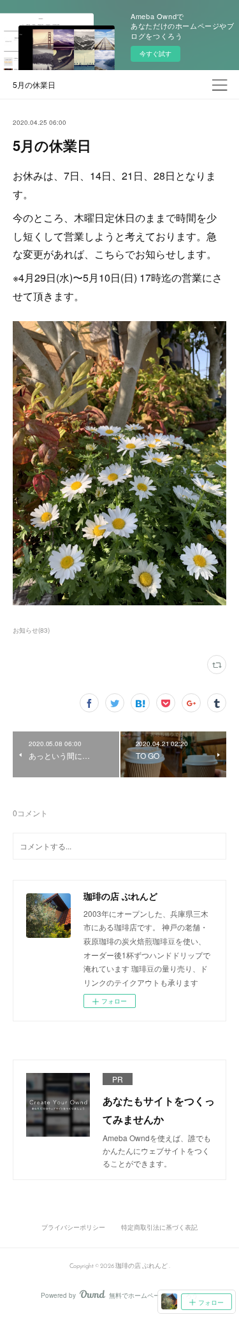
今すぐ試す (155, 53)
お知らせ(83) (31, 630)
